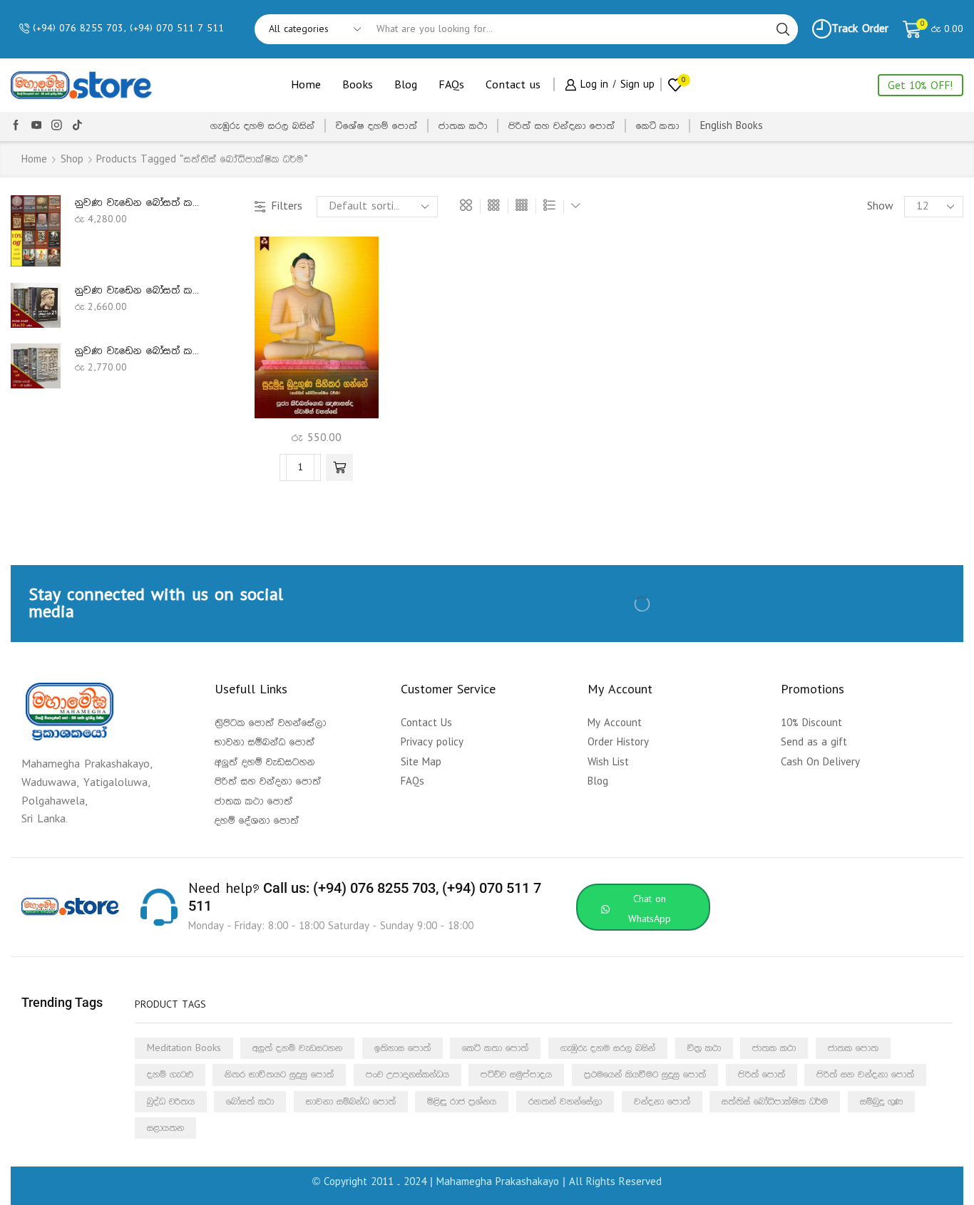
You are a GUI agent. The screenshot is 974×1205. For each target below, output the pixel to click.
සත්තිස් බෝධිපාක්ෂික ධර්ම (775, 1101)
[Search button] (783, 29)
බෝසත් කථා (250, 1101)
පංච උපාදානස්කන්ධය (407, 1074)
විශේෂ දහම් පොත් (377, 126)
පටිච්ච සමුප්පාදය (516, 1074)
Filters (286, 206)
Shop (72, 159)
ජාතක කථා (463, 126)
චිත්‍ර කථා (704, 1048)
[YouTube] (36, 126)
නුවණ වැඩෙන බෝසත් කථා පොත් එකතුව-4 (141, 351)
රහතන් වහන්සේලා (565, 1101)
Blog (405, 85)
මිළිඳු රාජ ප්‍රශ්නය (461, 1101)
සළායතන (165, 1128)
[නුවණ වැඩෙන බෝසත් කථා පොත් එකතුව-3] (36, 305)
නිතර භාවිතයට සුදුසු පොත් (279, 1074)
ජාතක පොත (853, 1048)
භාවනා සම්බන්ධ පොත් (351, 1101)
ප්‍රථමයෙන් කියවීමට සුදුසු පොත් (645, 1074)
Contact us (513, 85)
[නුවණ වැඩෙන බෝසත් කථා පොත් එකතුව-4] (36, 365)
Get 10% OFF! (920, 86)
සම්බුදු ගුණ (881, 1101)
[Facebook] (16, 126)
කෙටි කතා (658, 126)
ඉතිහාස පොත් (402, 1048)
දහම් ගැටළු (170, 1074)
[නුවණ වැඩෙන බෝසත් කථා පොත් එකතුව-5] (36, 231)
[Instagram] (56, 126)
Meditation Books (184, 1048)
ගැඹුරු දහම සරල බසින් (262, 126)
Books (357, 85)
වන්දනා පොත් (662, 1101)
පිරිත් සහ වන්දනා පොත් (561, 126)
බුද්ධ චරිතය (171, 1101)
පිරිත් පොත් (761, 1074)
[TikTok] (77, 126)
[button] (339, 467)
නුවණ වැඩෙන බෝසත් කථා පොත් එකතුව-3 (141, 290)
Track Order (859, 29)
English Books (731, 126)
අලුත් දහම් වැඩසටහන (297, 1048)
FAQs (451, 85)
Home (306, 85)
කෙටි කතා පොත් (495, 1048)
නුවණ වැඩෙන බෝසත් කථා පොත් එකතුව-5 (141, 203)
